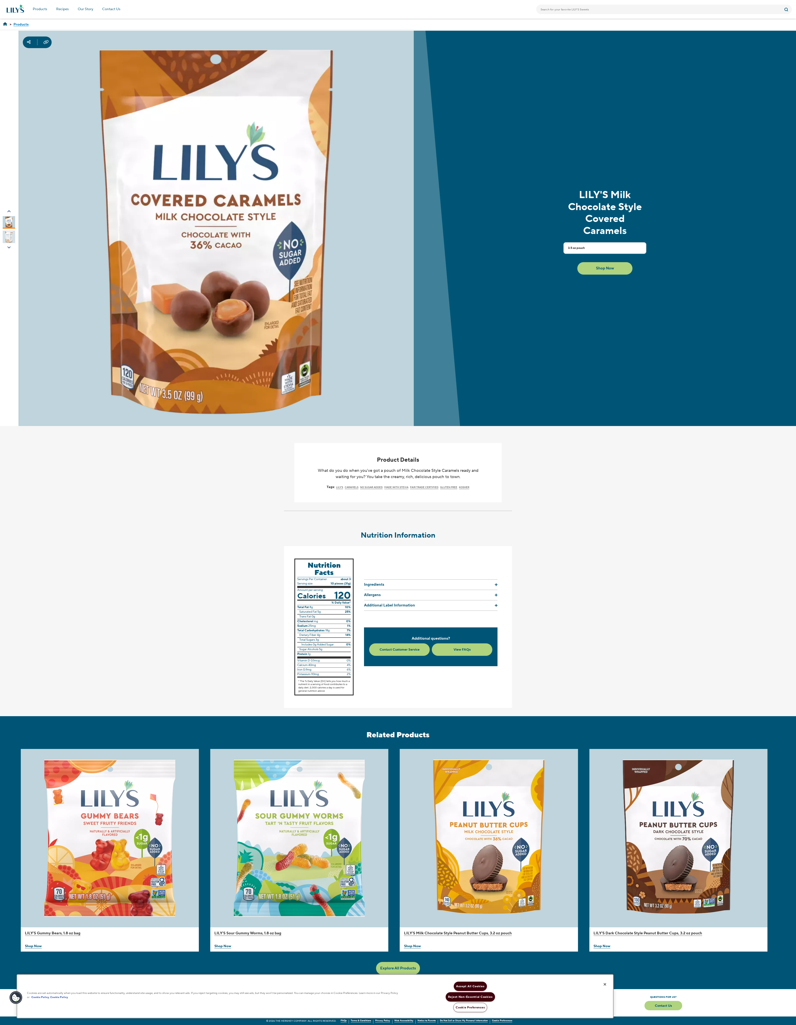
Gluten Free (448, 487)
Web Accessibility (403, 1020)
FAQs (344, 1020)
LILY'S (339, 487)
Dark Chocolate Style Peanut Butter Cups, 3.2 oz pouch (647, 933)
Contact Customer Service (400, 650)
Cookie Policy (40, 997)
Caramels (351, 487)
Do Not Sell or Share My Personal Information (464, 1020)
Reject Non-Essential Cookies (470, 997)
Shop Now (33, 946)
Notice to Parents (426, 1020)
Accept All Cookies (470, 986)
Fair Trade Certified (424, 487)
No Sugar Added (371, 487)
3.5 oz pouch (576, 249)
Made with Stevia (396, 487)
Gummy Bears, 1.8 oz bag (52, 933)
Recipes (62, 9)
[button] (604, 268)
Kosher (464, 487)
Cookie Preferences (502, 1020)
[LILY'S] (5, 24)
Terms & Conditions (361, 1020)
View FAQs (462, 650)
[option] (9, 222)
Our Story (85, 9)
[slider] (398, 852)
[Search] (787, 9)
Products (40, 9)
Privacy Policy (382, 1020)
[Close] (604, 984)
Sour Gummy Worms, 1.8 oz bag (247, 933)
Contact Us (111, 9)
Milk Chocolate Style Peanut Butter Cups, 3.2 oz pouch (458, 933)
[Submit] (787, 9)
